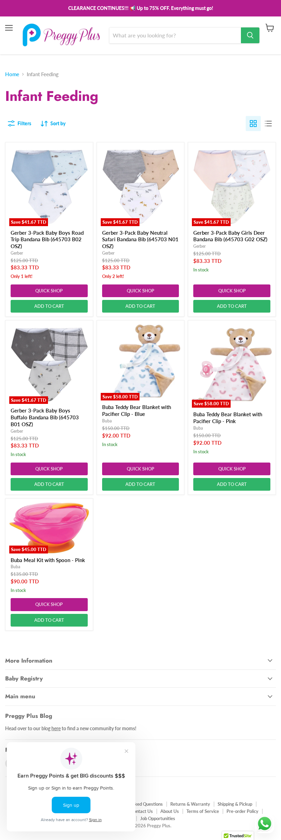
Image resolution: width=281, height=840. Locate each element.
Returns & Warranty (190, 804)
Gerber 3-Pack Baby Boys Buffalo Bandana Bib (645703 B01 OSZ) (45, 417)
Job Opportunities (157, 818)
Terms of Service (202, 811)
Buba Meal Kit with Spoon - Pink (48, 560)
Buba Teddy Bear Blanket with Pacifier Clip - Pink (227, 417)
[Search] (250, 35)
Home (12, 74)
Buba (107, 420)
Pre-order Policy (242, 811)
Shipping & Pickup (235, 804)
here (56, 728)
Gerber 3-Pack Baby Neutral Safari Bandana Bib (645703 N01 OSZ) (140, 239)
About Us (169, 811)
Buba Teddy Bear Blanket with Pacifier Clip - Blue (136, 410)
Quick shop (49, 290)
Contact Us (142, 811)
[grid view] (253, 123)
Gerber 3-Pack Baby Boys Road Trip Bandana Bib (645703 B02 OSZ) (47, 239)
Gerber (17, 253)
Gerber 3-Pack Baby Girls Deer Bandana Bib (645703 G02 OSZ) (230, 236)
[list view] (268, 123)
